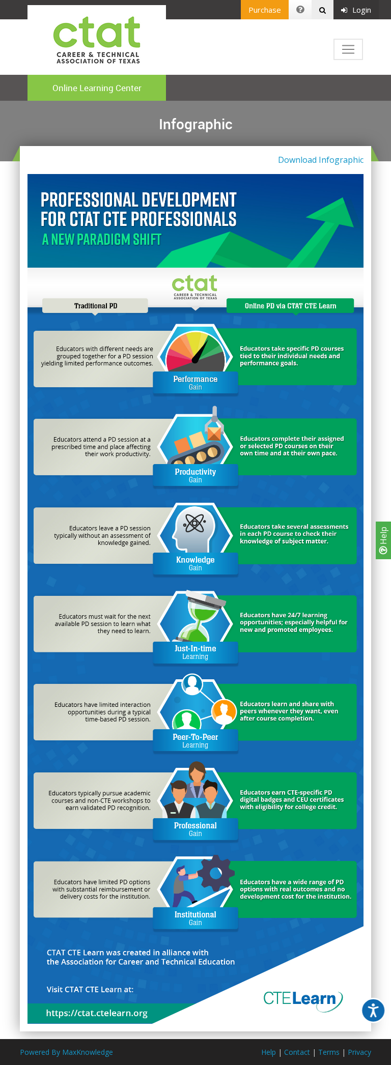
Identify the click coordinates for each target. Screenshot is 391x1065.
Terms (329, 1052)
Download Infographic (321, 159)
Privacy (359, 1052)
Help (383, 536)
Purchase (264, 10)
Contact (297, 1052)
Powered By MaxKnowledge (66, 1052)
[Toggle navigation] (348, 49)
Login (361, 10)
